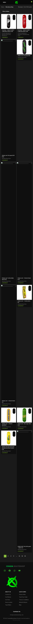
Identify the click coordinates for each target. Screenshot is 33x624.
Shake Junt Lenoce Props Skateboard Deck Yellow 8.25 (8, 448)
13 (25, 556)
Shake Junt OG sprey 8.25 (24, 55)
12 (22, 556)
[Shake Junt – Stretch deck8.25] (8, 415)
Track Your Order (23, 597)
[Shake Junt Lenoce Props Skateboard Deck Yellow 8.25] (8, 438)
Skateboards (4, 35)
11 (19, 556)
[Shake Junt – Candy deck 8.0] (24, 292)
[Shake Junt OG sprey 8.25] (24, 47)
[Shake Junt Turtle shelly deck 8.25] (8, 219)
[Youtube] (19, 571)
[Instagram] (5, 571)
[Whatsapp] (15, 571)
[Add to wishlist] (14, 18)
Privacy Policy (22, 594)
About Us (8, 591)
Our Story (7, 599)
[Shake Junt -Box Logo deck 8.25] (24, 415)
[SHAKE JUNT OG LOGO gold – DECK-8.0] (24, 488)
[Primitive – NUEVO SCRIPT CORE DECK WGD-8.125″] (8, 21)
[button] (14, 16)
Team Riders (8, 604)
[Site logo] (16, 2)
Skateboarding (5, 34)
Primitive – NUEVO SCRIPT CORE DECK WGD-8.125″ (8, 31)
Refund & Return (23, 602)
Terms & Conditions (24, 599)
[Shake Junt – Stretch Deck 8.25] (24, 219)
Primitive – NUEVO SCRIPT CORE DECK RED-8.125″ (24, 31)
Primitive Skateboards (6, 33)
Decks (9, 34)
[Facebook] (10, 571)
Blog (20, 604)
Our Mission (8, 597)
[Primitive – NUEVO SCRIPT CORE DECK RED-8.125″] (24, 21)
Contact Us (8, 594)
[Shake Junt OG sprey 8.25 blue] (8, 97)
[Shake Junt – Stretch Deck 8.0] (8, 342)
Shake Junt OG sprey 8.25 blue (8, 156)
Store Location (8, 602)
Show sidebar (6, 11)
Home (2, 7)
